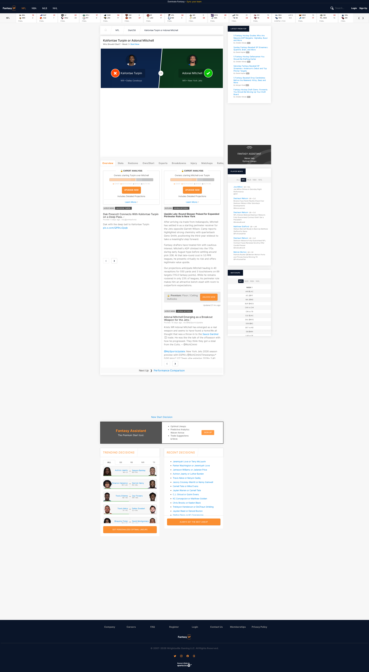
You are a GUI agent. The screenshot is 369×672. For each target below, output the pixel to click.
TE (154, 462)
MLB (44, 8)
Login (354, 8)
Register (174, 626)
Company (109, 626)
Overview (107, 163)
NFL (24, 8)
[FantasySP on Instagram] (181, 656)
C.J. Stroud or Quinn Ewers (186, 494)
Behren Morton (240, 252)
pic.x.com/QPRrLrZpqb (115, 227)
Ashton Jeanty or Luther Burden (188, 474)
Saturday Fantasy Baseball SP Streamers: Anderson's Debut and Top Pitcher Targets (250, 68)
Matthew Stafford (241, 226)
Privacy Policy (259, 626)
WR (142, 462)
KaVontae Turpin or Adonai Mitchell (161, 30)
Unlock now (208, 297)
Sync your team (194, 1)
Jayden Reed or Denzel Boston (188, 511)
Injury (194, 163)
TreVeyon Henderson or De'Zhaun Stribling (193, 507)
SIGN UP (208, 432)
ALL (109, 462)
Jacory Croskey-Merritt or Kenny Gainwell (193, 482)
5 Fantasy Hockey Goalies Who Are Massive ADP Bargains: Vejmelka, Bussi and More (251, 37)
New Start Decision (161, 417)
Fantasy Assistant (131, 431)
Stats (121, 163)
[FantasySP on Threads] (194, 656)
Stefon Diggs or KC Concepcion (188, 515)
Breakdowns (179, 163)
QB (120, 462)
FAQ (152, 626)
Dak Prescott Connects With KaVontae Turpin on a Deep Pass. (131, 215)
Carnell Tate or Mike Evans (185, 486)
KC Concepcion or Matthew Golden (190, 498)
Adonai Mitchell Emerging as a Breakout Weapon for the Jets (188, 318)
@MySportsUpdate (174, 351)
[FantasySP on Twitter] (175, 656)
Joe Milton (238, 187)
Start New (134, 44)
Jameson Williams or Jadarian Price (190, 469)
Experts (163, 163)
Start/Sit (132, 30)
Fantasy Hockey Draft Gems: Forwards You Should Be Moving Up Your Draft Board (251, 91)
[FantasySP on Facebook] (187, 656)
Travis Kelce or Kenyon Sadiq (186, 478)
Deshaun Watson (241, 198)
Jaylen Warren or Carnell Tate (187, 490)
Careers (131, 626)
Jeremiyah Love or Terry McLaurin (189, 461)
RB (131, 462)
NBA (34, 8)
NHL (55, 8)
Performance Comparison (169, 370)
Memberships (238, 626)
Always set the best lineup (194, 522)
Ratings (221, 163)
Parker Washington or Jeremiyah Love (191, 465)
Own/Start (148, 163)
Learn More (130, 202)
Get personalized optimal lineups (129, 529)
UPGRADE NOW (131, 190)
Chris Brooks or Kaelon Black (187, 503)
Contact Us (216, 626)
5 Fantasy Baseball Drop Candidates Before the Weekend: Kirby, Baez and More (250, 80)
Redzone (133, 163)
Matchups (207, 163)
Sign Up (363, 8)
